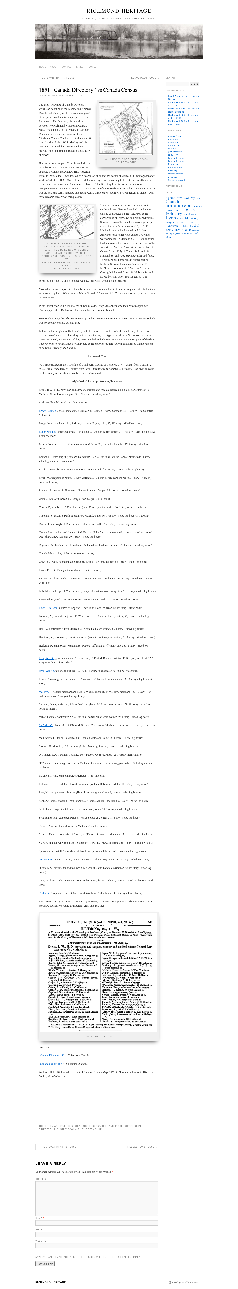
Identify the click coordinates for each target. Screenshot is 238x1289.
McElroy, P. (45, 691)
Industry (60, 1129)
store (186, 229)
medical (180, 218)
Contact (67, 67)
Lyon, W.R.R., (47, 658)
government (175, 151)
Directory (46, 1129)
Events (172, 148)
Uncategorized (176, 179)
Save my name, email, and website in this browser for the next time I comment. (89, 1257)
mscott (47, 95)
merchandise (175, 167)
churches (173, 139)
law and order (176, 157)
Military (192, 218)
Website (40, 1241)
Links (79, 67)
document (173, 142)
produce (173, 176)
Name (39, 1218)
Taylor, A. (44, 893)
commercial (133, 1126)
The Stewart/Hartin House (55, 78)
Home (42, 67)
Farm (169, 210)
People (92, 67)
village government (177, 233)
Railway (171, 225)
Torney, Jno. (45, 859)
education (174, 145)
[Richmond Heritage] (119, 43)
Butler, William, (47, 431)
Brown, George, (48, 410)
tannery (195, 230)
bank (198, 198)
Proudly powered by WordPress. (185, 1282)
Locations (81, 1126)
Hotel (178, 210)
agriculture (174, 135)
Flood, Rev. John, (48, 608)
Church (172, 201)
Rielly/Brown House (144, 78)
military (173, 170)
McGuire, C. (46, 725)
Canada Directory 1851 (53, 1055)
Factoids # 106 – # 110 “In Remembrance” (183, 110)
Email (39, 1229)
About (54, 67)
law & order (190, 214)
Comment (41, 1179)
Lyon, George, (47, 670)
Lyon (171, 217)
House (188, 209)
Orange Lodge (172, 222)
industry (173, 154)
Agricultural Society (180, 198)
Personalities (98, 1126)
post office (187, 222)
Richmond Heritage (119, 10)
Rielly (179, 226)
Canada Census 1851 (51, 1063)
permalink (95, 1129)
